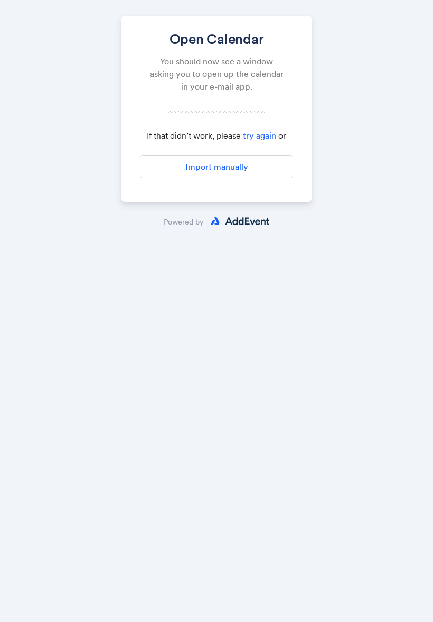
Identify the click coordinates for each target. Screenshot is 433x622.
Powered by (184, 222)
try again (259, 135)
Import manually (216, 166)
